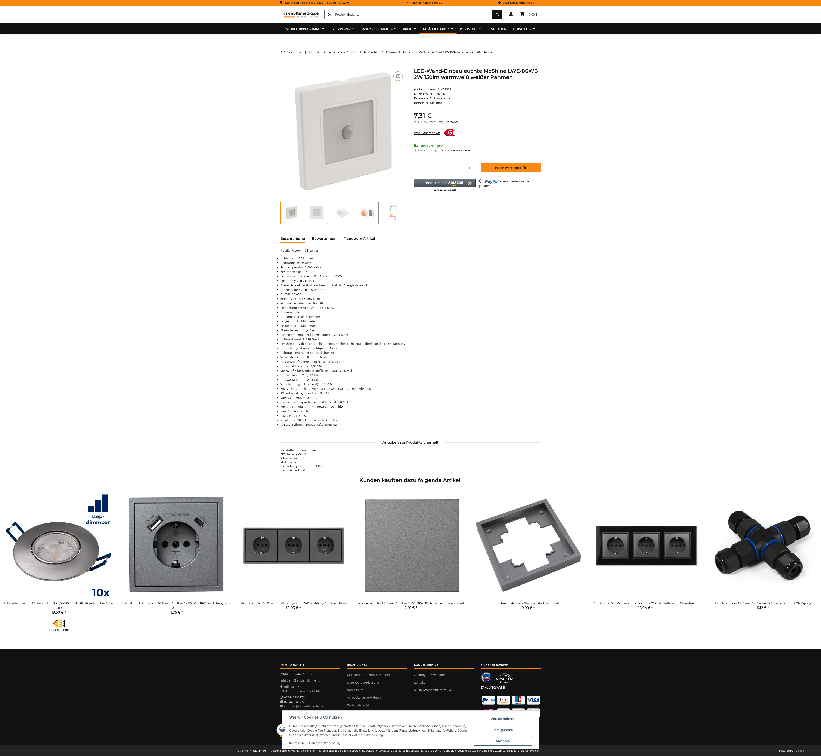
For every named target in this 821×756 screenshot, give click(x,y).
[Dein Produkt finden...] (497, 14)
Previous (10, 561)
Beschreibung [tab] (292, 239)
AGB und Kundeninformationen (370, 675)
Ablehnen (503, 741)
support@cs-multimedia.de (303, 706)
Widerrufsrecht (358, 705)
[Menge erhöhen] (469, 167)
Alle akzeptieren (503, 718)
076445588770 (294, 697)
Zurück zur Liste (293, 52)
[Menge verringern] (419, 167)
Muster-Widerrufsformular (433, 690)
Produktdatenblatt (427, 133)
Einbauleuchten (441, 98)
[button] (511, 14)
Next (810, 561)
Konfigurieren (503, 730)
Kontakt (419, 682)
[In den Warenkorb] (283, 65)
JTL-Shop (799, 750)
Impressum (297, 743)
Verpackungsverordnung (364, 697)
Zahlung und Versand (429, 675)
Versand (452, 122)
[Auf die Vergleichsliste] (398, 76)
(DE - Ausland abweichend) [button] (455, 150)
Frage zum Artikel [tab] (359, 239)
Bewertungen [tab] (324, 239)
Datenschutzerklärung (324, 743)
